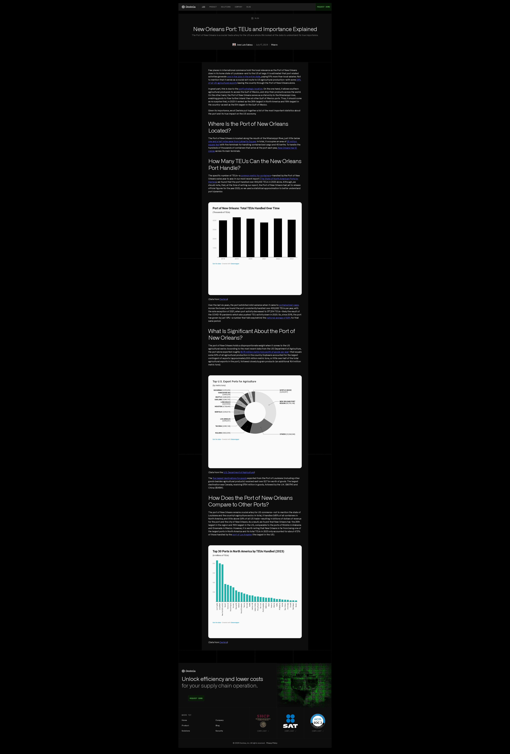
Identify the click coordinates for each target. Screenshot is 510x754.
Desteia (223, 299)
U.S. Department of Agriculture (238, 472)
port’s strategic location (251, 89)
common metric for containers (256, 176)
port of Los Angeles (242, 535)
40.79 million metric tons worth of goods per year (264, 352)
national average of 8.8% (278, 318)
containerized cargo (289, 305)
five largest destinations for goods (230, 478)
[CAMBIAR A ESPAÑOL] (203, 7)
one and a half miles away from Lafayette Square (232, 142)
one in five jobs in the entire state (243, 77)
